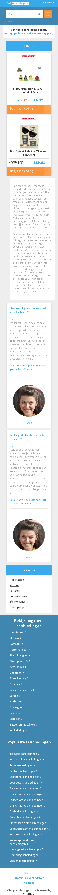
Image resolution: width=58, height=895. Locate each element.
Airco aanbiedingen (21, 765)
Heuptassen (17, 580)
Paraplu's (15, 590)
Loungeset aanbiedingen (24, 782)
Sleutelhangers (19, 601)
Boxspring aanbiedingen (24, 855)
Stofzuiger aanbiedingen (24, 777)
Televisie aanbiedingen (23, 753)
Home (9, 21)
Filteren (29, 46)
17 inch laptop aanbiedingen (26, 805)
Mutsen (14, 585)
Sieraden (15, 719)
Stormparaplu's (19, 607)
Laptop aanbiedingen (22, 771)
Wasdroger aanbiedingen (25, 834)
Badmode (16, 672)
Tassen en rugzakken (22, 724)
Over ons (29, 873)
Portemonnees (18, 596)
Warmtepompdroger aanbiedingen (22, 842)
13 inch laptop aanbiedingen (26, 794)
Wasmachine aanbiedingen (26, 759)
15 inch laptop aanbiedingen (26, 800)
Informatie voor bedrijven (29, 878)
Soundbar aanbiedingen (24, 817)
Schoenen (15, 713)
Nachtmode (17, 701)
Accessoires (17, 667)
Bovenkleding (18, 678)
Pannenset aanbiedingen (24, 788)
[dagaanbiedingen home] (16, 4)
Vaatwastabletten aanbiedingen (29, 828)
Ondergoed (16, 707)
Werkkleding (17, 730)
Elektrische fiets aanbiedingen (28, 823)
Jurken (14, 696)
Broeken (15, 684)
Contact (29, 882)
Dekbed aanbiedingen (23, 811)
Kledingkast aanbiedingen (25, 849)
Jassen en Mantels (21, 690)
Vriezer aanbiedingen (22, 860)
